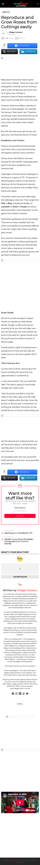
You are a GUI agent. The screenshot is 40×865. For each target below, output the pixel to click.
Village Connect (14, 860)
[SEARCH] (38, 4)
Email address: (20, 508)
